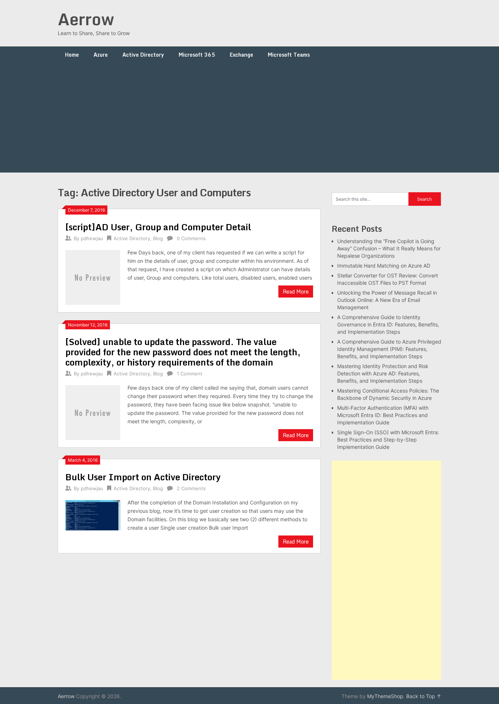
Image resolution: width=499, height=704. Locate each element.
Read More (296, 291)
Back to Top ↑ (423, 696)
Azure (101, 54)
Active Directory (143, 54)
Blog (158, 238)
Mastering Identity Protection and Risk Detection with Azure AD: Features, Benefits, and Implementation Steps (382, 373)
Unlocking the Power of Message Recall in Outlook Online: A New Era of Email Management (387, 299)
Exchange (241, 54)
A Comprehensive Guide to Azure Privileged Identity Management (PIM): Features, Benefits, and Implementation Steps (389, 348)
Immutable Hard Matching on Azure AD (383, 265)
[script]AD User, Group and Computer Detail (158, 227)
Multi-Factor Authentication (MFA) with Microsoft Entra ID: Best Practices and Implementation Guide (382, 415)
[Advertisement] (249, 118)
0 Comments (191, 238)
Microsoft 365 (197, 54)
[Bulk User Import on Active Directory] (92, 514)
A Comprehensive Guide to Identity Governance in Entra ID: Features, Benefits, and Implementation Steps (388, 324)
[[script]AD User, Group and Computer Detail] (92, 276)
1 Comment (189, 373)
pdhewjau (92, 238)
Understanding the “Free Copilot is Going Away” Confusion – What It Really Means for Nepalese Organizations (389, 248)
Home (72, 54)
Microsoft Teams (289, 54)
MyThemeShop (385, 696)
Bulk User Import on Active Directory (143, 477)
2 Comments (191, 488)
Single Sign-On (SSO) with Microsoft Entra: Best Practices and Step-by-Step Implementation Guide (388, 439)
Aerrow (86, 19)
